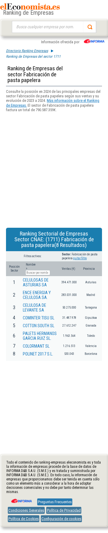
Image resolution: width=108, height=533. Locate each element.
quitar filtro (80, 258)
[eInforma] (21, 498)
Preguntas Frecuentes (55, 502)
